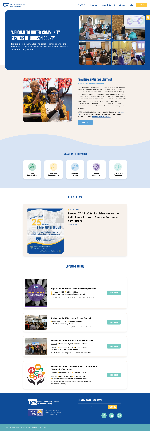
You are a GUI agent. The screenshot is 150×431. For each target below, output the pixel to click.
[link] (148, 17)
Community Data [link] (106, 5)
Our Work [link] (93, 5)
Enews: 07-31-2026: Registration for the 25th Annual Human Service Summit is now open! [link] (93, 217)
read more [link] (72, 225)
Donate (141, 5)
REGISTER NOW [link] (114, 292)
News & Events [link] (119, 5)
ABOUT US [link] (85, 122)
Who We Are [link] (82, 5)
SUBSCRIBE (112, 407)
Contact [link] (131, 5)
